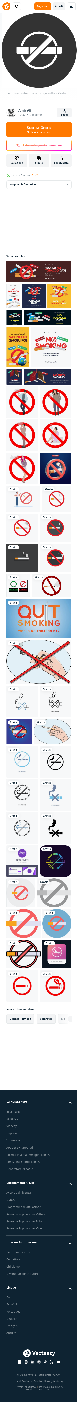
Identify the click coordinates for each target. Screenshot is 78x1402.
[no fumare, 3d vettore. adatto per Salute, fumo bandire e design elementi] (22, 652)
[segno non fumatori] (52, 976)
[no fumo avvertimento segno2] (26, 830)
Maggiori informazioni (23, 184)
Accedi (59, 6)
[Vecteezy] (6, 6)
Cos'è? (34, 175)
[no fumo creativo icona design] (22, 1271)
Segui (64, 114)
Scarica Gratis (39, 129)
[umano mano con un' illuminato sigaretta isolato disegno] (25, 1009)
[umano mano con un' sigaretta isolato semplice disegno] (38, 906)
